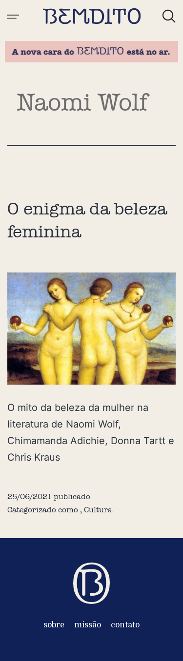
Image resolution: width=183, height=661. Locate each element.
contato (125, 625)
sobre (53, 625)
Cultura (98, 509)
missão (87, 625)
